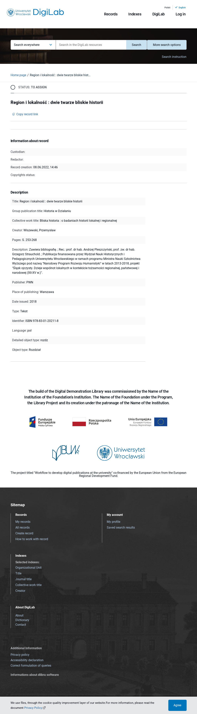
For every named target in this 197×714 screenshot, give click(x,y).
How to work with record (31, 539)
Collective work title (28, 585)
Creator (20, 591)
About (19, 615)
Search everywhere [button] (27, 45)
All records (22, 527)
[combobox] (91, 45)
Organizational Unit (28, 567)
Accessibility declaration (27, 660)
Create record (24, 533)
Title (18, 573)
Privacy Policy (33, 708)
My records (22, 522)
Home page (18, 75)
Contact (20, 624)
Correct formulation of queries (31, 665)
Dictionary (22, 620)
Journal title (23, 579)
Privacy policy (20, 655)
